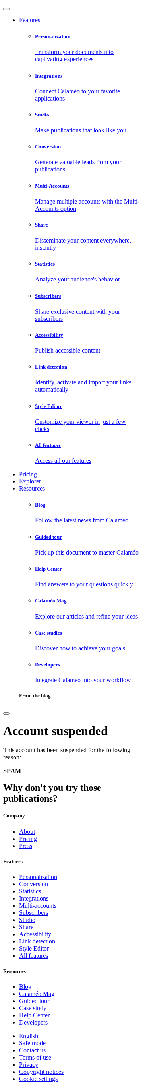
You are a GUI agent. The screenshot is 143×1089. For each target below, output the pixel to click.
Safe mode (32, 1043)
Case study (32, 1008)
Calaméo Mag (36, 993)
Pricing (28, 474)
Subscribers (33, 912)
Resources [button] (32, 488)
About (27, 831)
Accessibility (35, 934)
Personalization (38, 877)
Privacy (28, 1064)
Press (25, 845)
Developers (33, 1022)
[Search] (6, 713)
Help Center (34, 1015)
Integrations (33, 898)
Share (26, 927)
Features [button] (29, 20)
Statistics (30, 891)
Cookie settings (38, 1078)
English (28, 1036)
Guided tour (34, 1001)
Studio (27, 919)
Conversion (33, 884)
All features (33, 955)
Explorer (30, 481)
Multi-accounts (37, 905)
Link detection (37, 941)
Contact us (32, 1050)
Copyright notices (41, 1071)
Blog (25, 986)
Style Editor (34, 948)
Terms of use (35, 1057)
